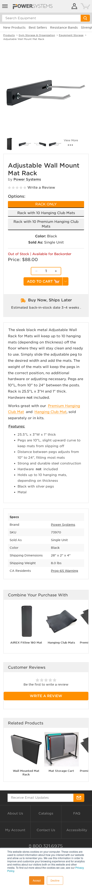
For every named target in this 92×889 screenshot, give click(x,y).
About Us (15, 813)
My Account (15, 830)
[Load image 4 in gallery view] (40, 143)
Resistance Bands (64, 27)
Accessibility (76, 830)
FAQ (76, 813)
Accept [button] (37, 880)
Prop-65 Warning (64, 570)
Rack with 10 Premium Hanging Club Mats (46, 224)
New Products (14, 27)
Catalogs (46, 813)
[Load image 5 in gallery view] (55, 143)
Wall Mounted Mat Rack (26, 772)
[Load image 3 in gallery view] (24, 143)
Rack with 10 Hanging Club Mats (46, 213)
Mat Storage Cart (61, 770)
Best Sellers (38, 27)
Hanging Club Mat (50, 412)
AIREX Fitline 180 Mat (26, 642)
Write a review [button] (46, 696)
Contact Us (46, 830)
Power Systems (27, 179)
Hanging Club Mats (61, 642)
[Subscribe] (78, 798)
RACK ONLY (46, 204)
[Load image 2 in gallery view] (9, 143)
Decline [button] (54, 880)
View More (71, 140)
